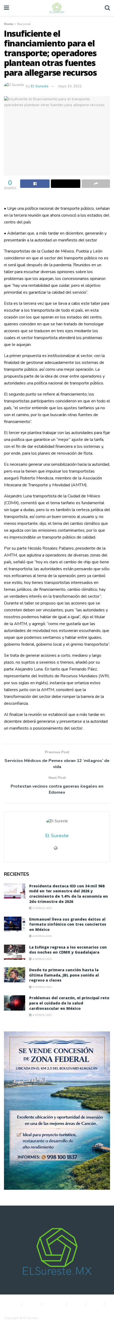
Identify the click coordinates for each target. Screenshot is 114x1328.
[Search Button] (107, 8)
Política (32, 1304)
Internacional (14, 1310)
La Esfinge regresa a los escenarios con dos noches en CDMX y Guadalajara (68, 950)
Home (8, 24)
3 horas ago (42, 908)
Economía (55, 1304)
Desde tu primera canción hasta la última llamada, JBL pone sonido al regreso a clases (64, 975)
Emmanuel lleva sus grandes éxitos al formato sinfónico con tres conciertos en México (67, 924)
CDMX (77, 1304)
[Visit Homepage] (57, 8)
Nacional (24, 24)
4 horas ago (42, 936)
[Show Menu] (6, 8)
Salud (95, 1304)
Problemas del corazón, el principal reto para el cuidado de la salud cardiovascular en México (69, 1003)
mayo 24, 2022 (70, 86)
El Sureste (40, 86)
